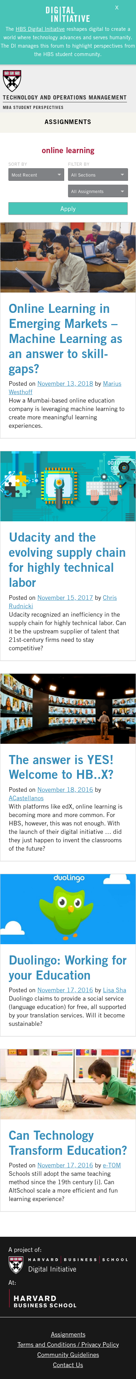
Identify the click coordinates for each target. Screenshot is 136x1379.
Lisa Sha (114, 990)
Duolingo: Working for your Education (68, 967)
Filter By (78, 164)
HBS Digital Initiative (40, 29)
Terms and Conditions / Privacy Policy (68, 1344)
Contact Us (68, 1364)
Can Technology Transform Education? (68, 1142)
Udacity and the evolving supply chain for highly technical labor (67, 559)
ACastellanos (26, 798)
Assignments (68, 121)
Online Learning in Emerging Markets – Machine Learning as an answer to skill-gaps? (65, 338)
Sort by (17, 164)
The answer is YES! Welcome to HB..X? (61, 767)
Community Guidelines (68, 1354)
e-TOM (112, 1165)
